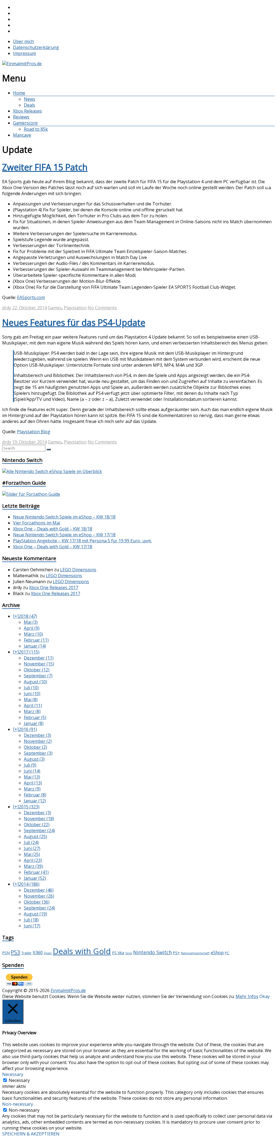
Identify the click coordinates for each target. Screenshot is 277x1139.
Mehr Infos (247, 996)
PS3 (15, 952)
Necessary (19, 1080)
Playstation (75, 308)
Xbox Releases (27, 111)
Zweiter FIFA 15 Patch (45, 167)
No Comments (102, 308)
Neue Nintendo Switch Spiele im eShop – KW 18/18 (64, 517)
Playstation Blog (33, 432)
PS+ (176, 952)
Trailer (26, 953)
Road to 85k (36, 129)
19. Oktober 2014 (29, 442)
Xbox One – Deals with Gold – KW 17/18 (52, 547)
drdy (6, 308)
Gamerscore (25, 123)
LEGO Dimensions (78, 570)
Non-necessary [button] (17, 1104)
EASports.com (31, 297)
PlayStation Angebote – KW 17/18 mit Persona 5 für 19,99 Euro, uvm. (82, 541)
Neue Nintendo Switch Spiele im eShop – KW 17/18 (64, 535)
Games (55, 308)
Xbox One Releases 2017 (53, 587)
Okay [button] (264, 996)
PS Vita (118, 952)
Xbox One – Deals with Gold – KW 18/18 (52, 529)
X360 (38, 952)
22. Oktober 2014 (29, 308)
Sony (128, 953)
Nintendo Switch (152, 952)
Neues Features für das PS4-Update (73, 322)
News (29, 99)
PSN (6, 952)
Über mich (23, 41)
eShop (217, 953)
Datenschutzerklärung (36, 47)
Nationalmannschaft (195, 953)
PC (227, 952)
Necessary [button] (12, 1074)
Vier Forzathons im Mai (36, 523)
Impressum (24, 53)
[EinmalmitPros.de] (22, 64)
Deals (29, 105)
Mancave (22, 135)
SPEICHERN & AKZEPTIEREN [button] (31, 1134)
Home (19, 93)
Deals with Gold (82, 951)
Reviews (21, 117)
